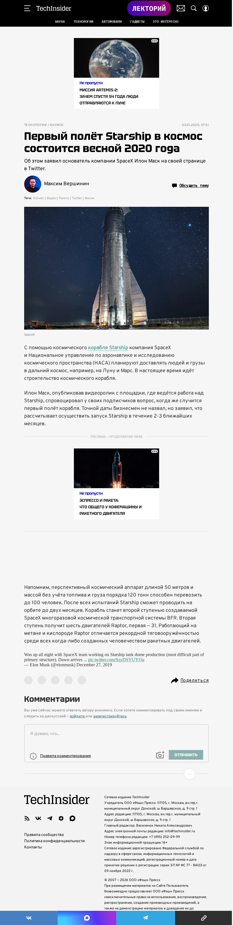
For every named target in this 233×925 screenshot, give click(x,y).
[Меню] (27, 8)
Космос (57, 125)
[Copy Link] (204, 918)
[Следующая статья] (116, 773)
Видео (51, 198)
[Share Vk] (29, 918)
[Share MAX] (87, 918)
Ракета (64, 198)
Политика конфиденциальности (54, 841)
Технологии (35, 125)
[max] (72, 818)
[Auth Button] (206, 8)
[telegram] (50, 818)
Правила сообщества (44, 835)
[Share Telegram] (145, 918)
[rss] (27, 818)
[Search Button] (194, 8)
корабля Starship (108, 348)
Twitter (77, 198)
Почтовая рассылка (181, 8)
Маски (89, 198)
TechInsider (54, 8)
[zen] (61, 818)
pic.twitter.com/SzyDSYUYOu (116, 659)
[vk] (38, 818)
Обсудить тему (194, 185)
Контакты (33, 847)
